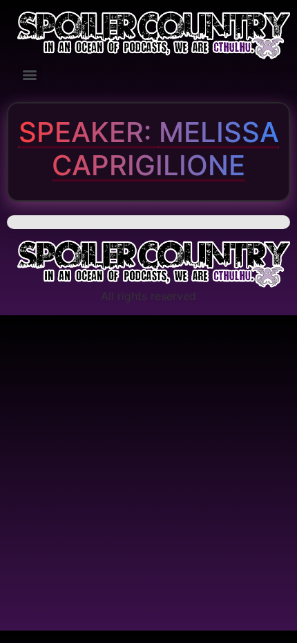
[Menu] (29, 75)
